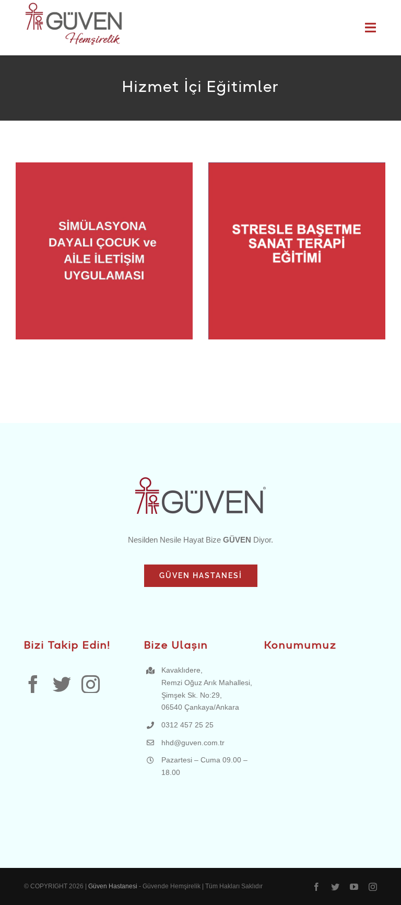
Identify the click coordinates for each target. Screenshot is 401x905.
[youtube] (354, 887)
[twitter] (62, 684)
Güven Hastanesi (113, 886)
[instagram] (90, 684)
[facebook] (33, 684)
